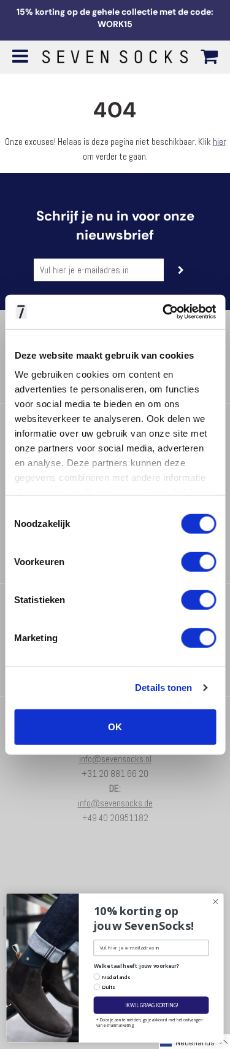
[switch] (198, 561)
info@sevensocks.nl (115, 759)
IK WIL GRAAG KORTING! (151, 1005)
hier (219, 141)
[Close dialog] (215, 901)
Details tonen (163, 687)
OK (115, 726)
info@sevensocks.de (115, 803)
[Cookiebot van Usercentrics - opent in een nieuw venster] (164, 312)
